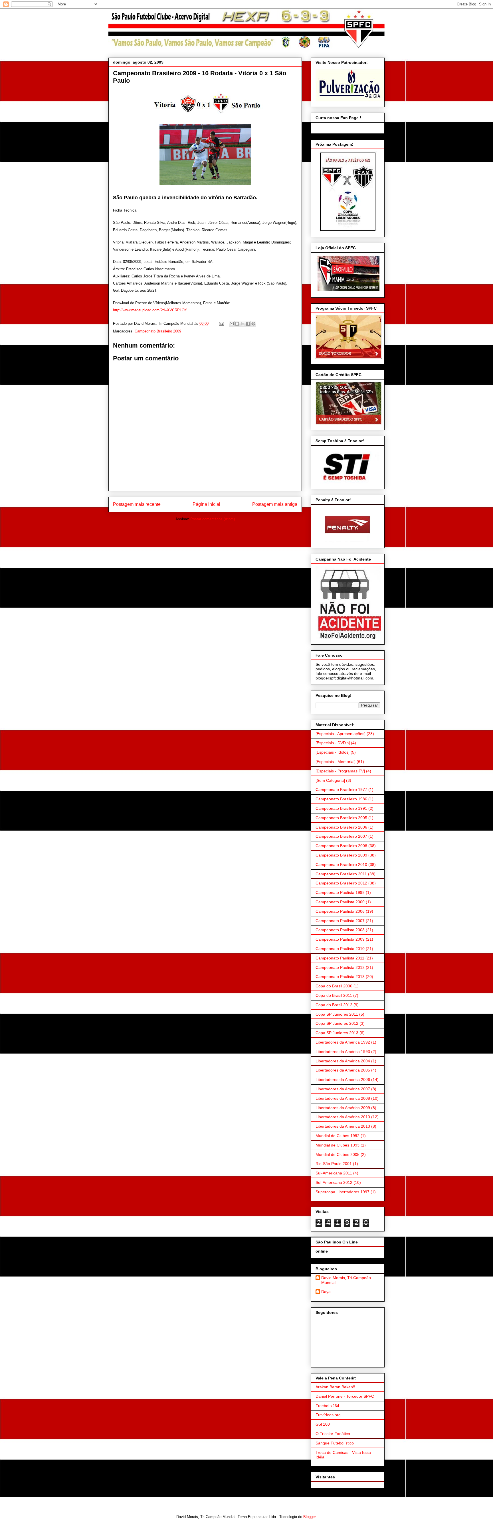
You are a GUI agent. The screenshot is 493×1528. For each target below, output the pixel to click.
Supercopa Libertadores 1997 (342, 1192)
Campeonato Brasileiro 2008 (341, 845)
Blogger (309, 1517)
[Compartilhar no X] (242, 323)
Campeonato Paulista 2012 (340, 967)
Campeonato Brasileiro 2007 (341, 836)
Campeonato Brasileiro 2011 (341, 874)
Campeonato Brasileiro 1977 (341, 789)
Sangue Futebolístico (335, 1443)
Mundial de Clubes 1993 (337, 1145)
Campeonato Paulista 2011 (340, 958)
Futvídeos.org (328, 1415)
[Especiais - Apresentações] (340, 733)
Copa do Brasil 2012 (334, 1005)
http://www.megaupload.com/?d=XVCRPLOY (150, 310)
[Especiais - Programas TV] (340, 771)
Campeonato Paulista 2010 (340, 948)
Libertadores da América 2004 (343, 1061)
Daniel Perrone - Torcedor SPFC (345, 1396)
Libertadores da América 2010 (343, 1117)
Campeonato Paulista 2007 (340, 920)
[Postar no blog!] (237, 323)
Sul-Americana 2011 (334, 1173)
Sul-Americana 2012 (334, 1182)
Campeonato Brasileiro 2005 (341, 817)
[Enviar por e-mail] (232, 323)
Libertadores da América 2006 (343, 1079)
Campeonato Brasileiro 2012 (341, 883)
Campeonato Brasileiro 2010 (341, 864)
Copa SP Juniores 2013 (337, 1032)
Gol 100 (323, 1424)
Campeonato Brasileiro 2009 (158, 331)
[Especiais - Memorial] (335, 761)
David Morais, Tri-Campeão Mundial (346, 1280)
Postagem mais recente (137, 504)
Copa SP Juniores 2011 (337, 1014)
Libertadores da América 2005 (343, 1070)
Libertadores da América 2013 (343, 1126)
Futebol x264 (327, 1405)
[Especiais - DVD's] (333, 742)
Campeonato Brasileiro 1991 (341, 808)
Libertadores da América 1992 (343, 1042)
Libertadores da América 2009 (343, 1107)
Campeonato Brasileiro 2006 (341, 827)
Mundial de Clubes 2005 (337, 1154)
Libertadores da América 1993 (343, 1051)
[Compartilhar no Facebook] (248, 323)
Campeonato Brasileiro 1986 (341, 799)
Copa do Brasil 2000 (334, 986)
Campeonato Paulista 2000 (340, 902)
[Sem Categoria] (330, 780)
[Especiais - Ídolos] (332, 752)
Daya (326, 1291)
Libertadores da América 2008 (343, 1098)
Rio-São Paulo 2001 (334, 1163)
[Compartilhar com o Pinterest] (253, 323)
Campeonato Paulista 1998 (340, 892)
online (322, 1251)
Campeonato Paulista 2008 (340, 930)
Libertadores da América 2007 (343, 1089)
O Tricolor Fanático (333, 1433)
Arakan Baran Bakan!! (335, 1387)
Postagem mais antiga (274, 504)
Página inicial (206, 504)
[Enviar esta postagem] (221, 323)
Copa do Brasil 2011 (334, 995)
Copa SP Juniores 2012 (337, 1023)
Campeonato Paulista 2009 (340, 939)
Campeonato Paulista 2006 (340, 911)
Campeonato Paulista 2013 (340, 976)
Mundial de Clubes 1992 (337, 1135)
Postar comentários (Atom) (212, 519)
